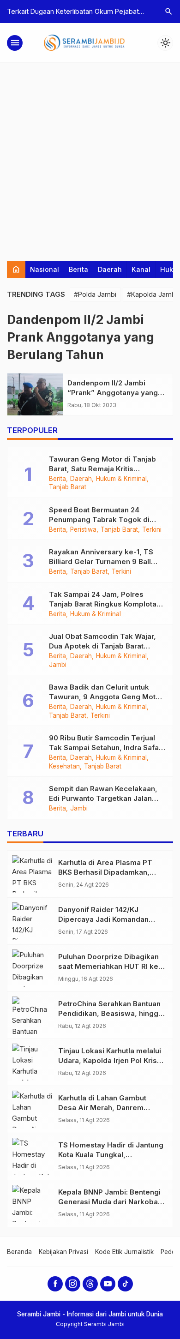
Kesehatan (64, 766)
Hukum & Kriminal (121, 479)
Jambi (57, 665)
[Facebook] (55, 1283)
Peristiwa (83, 530)
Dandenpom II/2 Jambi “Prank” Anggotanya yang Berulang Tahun (112, 392)
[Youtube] (107, 1283)
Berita (78, 269)
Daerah (110, 269)
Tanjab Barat (67, 487)
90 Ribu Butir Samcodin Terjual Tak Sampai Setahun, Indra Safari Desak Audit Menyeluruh (106, 747)
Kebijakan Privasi (63, 1251)
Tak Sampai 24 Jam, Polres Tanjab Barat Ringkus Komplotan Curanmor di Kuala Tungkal (105, 604)
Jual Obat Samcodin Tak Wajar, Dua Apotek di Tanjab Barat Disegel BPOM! (102, 646)
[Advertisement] (90, 157)
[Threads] (90, 1283)
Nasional (44, 269)
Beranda (19, 1251)
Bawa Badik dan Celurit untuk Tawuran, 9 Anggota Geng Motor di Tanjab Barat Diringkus (106, 697)
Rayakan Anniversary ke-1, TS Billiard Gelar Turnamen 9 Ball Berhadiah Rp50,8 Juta (101, 561)
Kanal (141, 269)
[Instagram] (72, 1283)
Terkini (152, 530)
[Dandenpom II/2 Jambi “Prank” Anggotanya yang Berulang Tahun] (35, 394)
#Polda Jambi (95, 294)
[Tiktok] (125, 1283)
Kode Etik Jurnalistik (124, 1251)
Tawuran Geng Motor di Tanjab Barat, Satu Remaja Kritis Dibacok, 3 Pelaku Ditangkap (102, 469)
